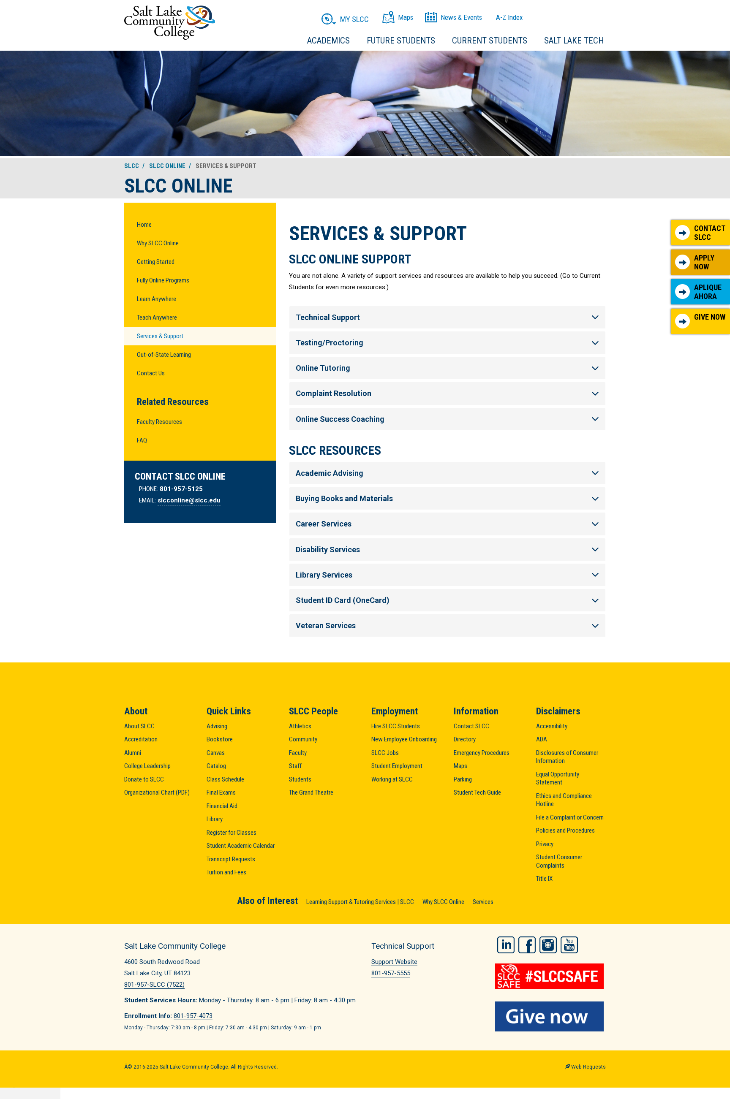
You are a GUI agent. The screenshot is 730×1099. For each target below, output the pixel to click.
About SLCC (139, 726)
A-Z (509, 17)
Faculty (298, 753)
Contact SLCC (709, 233)
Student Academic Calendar (241, 845)
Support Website (394, 962)
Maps (460, 766)
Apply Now (704, 262)
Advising (217, 726)
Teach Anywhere (157, 317)
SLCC (131, 166)
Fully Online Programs (163, 280)
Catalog (216, 766)
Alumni (132, 753)
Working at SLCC (392, 779)
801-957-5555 (390, 973)
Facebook (527, 944)
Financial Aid (222, 806)
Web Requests (588, 1067)
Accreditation (141, 739)
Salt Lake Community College (169, 22)
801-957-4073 (193, 1016)
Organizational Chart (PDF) (157, 792)
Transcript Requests (231, 859)
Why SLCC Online (158, 243)
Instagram (548, 944)
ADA (541, 739)
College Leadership (147, 766)
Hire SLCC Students (395, 726)
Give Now (709, 316)
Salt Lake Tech (574, 40)
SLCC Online (167, 166)
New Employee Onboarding (404, 739)
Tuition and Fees (226, 872)
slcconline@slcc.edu (189, 500)
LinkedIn (506, 944)
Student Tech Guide (477, 792)
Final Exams (221, 792)
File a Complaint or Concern (570, 817)
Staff (295, 766)
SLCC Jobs (385, 753)
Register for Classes (231, 832)
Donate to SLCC (144, 779)
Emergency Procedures (481, 753)
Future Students (401, 40)
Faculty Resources (159, 422)
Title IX (544, 878)
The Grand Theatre (311, 792)
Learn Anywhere (156, 299)
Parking (463, 779)
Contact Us (151, 373)
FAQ (142, 440)
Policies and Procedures (565, 830)
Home (144, 224)
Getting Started (155, 262)
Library (215, 819)
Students (300, 779)
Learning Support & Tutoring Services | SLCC (360, 902)
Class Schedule (225, 779)
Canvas (216, 753)
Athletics (300, 726)
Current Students (489, 40)
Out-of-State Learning (164, 354)
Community (303, 739)
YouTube (569, 944)
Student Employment (396, 766)
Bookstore (220, 739)
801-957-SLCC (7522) (154, 984)
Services (483, 902)
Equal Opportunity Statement (557, 779)
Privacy (544, 844)
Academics (328, 40)
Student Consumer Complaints (559, 861)
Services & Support (160, 336)
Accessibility (551, 726)
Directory (465, 739)
